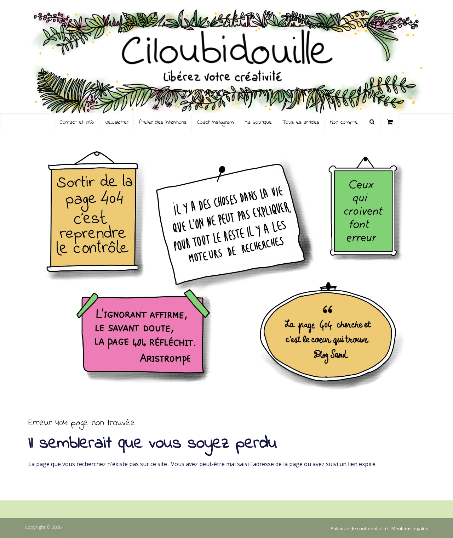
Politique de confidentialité (359, 528)
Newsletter (116, 122)
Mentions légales (409, 528)
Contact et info (77, 122)
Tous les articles (300, 122)
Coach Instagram (215, 122)
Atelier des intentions (163, 122)
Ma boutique (258, 122)
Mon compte (344, 122)
